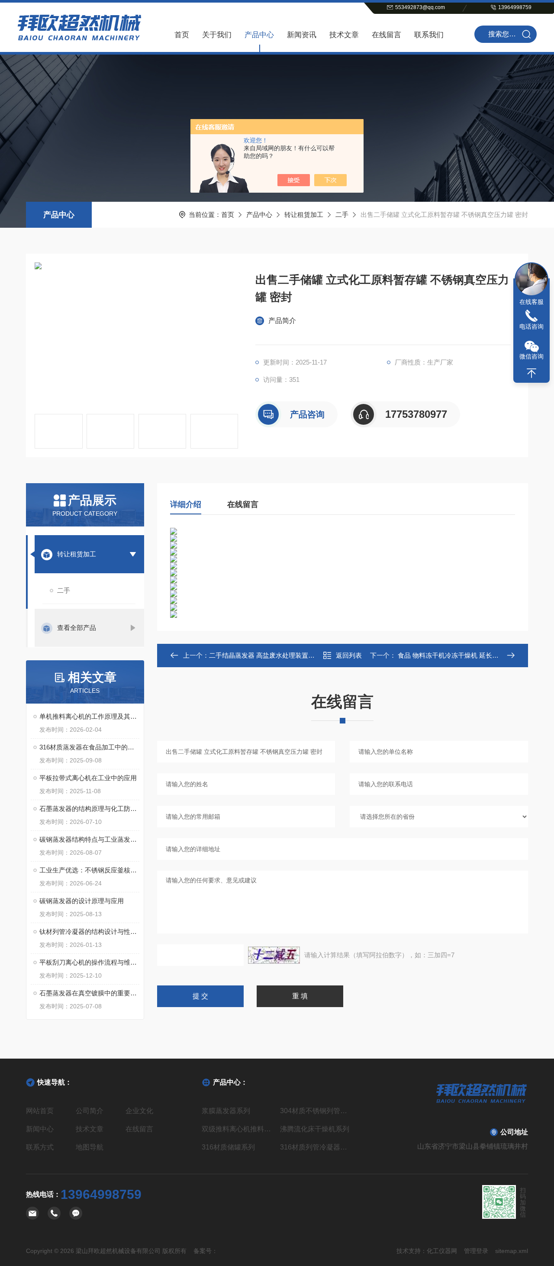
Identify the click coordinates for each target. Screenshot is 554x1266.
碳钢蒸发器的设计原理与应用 (81, 900)
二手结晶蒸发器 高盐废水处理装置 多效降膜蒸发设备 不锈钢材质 (302, 655)
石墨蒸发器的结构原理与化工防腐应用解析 (89, 808)
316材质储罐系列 (228, 1147)
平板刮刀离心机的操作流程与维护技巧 (89, 962)
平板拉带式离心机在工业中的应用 (88, 778)
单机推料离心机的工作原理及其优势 (89, 716)
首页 (181, 35)
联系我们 (429, 35)
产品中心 (259, 35)
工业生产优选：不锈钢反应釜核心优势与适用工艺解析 (89, 870)
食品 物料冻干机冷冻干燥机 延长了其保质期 (460, 655)
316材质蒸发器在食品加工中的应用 (89, 747)
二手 (341, 214)
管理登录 (476, 1250)
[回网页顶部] (531, 373)
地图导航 (89, 1147)
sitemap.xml (511, 1250)
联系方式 (40, 1147)
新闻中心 (40, 1129)
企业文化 (139, 1110)
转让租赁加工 (303, 214)
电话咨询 (531, 326)
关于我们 (217, 35)
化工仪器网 (442, 1250)
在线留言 (386, 35)
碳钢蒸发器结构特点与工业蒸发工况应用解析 (89, 839)
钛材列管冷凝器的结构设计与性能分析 (89, 931)
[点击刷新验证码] (274, 955)
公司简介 (89, 1110)
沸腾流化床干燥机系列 (314, 1129)
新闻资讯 (301, 35)
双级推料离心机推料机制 (238, 1129)
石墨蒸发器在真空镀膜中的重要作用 (89, 993)
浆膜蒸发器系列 (226, 1110)
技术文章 (344, 35)
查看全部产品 (76, 627)
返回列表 (349, 655)
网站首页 (40, 1110)
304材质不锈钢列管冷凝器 (316, 1110)
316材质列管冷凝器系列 (316, 1147)
